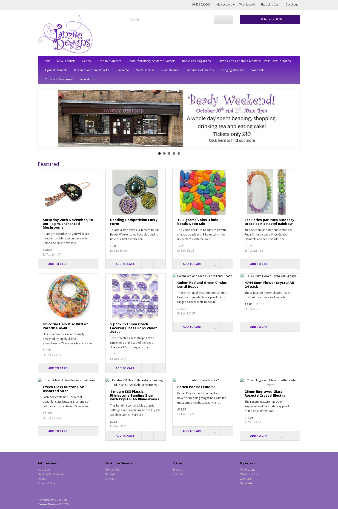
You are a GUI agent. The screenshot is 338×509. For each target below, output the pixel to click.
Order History (249, 474)
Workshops (87, 79)
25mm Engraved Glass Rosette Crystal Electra (265, 393)
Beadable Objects (109, 61)
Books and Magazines (196, 61)
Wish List (245, 479)
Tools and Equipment (59, 79)
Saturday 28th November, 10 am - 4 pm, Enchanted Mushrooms (68, 223)
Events (42, 479)
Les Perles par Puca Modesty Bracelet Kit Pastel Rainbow (269, 221)
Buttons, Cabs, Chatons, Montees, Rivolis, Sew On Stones (254, 61)
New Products (66, 61)
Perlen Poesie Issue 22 (196, 386)
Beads (86, 61)
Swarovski (257, 70)
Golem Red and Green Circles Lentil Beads (202, 284)
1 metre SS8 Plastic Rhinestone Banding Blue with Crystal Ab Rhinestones (134, 395)
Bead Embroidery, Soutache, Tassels (151, 61)
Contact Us (112, 469)
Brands (177, 469)
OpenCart (60, 500)
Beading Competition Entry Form (134, 221)
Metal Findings (145, 70)
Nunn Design (169, 70)
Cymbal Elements (56, 70)
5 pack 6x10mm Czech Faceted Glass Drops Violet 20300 (133, 328)
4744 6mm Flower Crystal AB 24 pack (269, 284)
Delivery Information (51, 474)
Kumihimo (122, 70)
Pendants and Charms (199, 70)
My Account (247, 469)
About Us (44, 469)
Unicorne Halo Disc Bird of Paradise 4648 (65, 326)
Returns (110, 474)
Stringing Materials (232, 70)
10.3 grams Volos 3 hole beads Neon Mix (197, 221)
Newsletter (247, 483)
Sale (47, 61)
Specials (177, 474)
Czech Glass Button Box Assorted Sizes (63, 388)
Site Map (110, 479)
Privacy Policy (46, 483)
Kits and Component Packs (91, 70)
